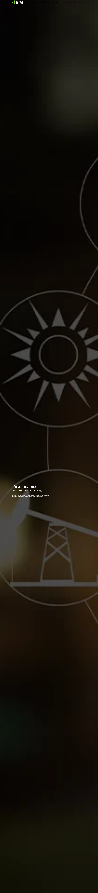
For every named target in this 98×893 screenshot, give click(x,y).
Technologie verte (45, 2)
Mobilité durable (68, 2)
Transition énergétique (56, 2)
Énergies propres (34, 2)
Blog (84, 2)
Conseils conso (77, 2)
